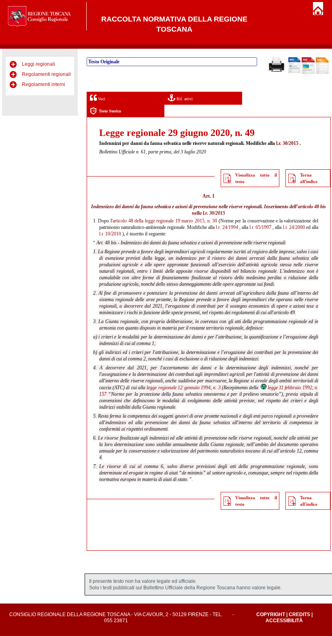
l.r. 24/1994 (227, 227)
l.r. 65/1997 (260, 227)
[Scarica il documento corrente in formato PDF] (308, 72)
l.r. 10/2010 (110, 234)
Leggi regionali (38, 64)
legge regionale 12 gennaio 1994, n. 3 (183, 387)
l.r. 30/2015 (287, 143)
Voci (101, 99)
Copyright (270, 614)
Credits (299, 614)
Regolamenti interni (43, 84)
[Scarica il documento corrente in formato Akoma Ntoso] (322, 72)
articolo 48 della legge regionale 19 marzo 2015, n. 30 (165, 221)
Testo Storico (110, 111)
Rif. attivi (184, 99)
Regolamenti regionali (46, 74)
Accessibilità (284, 620)
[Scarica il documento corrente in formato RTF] (294, 71)
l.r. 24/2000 (294, 227)
